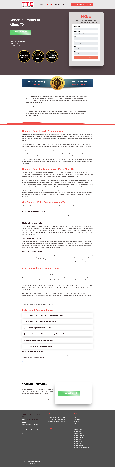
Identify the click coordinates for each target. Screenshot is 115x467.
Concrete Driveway (55, 355)
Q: (45, 315)
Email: (23, 419)
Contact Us (76, 421)
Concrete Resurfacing (44, 355)
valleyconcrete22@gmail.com (32, 419)
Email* (75, 46)
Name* (75, 36)
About (74, 417)
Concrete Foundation (78, 445)
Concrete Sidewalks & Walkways (36, 357)
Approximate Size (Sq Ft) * (79, 26)
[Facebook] (48, 428)
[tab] (57, 315)
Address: (24, 422)
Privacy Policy (76, 419)
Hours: (23, 427)
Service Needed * (77, 31)
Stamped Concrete (26, 355)
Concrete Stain (35, 355)
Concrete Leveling (72, 355)
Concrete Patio (63, 355)
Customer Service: (26, 437)
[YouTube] (51, 428)
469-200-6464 (34, 437)
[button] (82, 4)
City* (75, 41)
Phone (75, 51)
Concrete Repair (81, 355)
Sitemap (75, 423)
